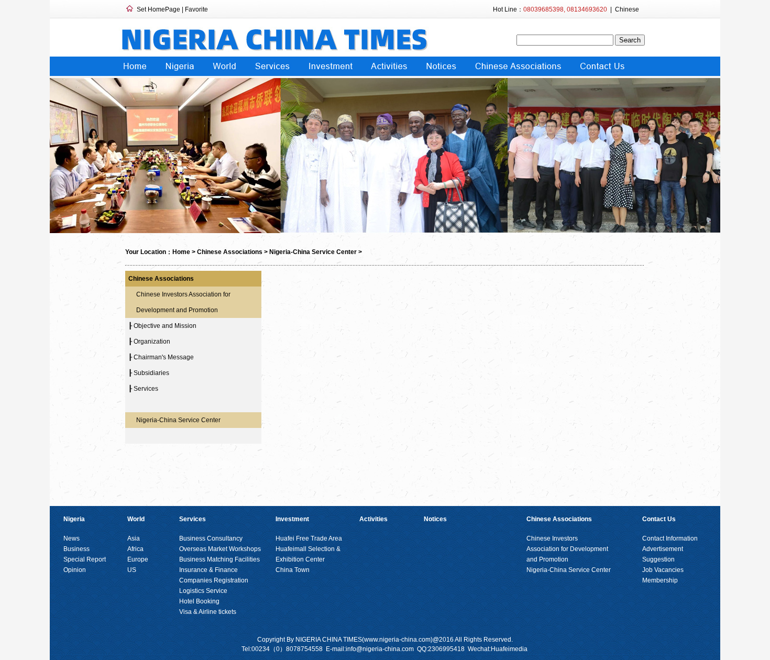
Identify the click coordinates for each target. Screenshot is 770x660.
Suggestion (658, 559)
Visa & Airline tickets (207, 611)
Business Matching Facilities (219, 559)
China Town (293, 570)
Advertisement (662, 549)
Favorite (196, 9)
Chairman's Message (164, 357)
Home (181, 252)
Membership (660, 580)
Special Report (84, 559)
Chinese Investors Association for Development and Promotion (568, 549)
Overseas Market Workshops (220, 549)
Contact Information (670, 538)
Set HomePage (158, 9)
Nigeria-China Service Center (313, 252)
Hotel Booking (199, 601)
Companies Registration (213, 580)
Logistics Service (203, 591)
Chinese (627, 9)
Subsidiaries (151, 373)
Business (76, 549)
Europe (137, 559)
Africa (135, 549)
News (71, 538)
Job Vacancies (663, 570)
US (131, 570)
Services (146, 388)
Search (630, 40)
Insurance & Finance (208, 570)
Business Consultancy (211, 538)
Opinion (74, 570)
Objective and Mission (165, 325)
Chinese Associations (229, 252)
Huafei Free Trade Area (309, 538)
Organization (152, 341)
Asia (133, 538)
